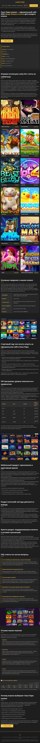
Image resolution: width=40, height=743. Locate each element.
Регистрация (33, 5)
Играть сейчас (7, 41)
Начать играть (7, 725)
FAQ (6, 5)
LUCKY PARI (20, 2)
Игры (3, 5)
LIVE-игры (14, 5)
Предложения (19, 5)
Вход (26, 5)
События (9, 5)
